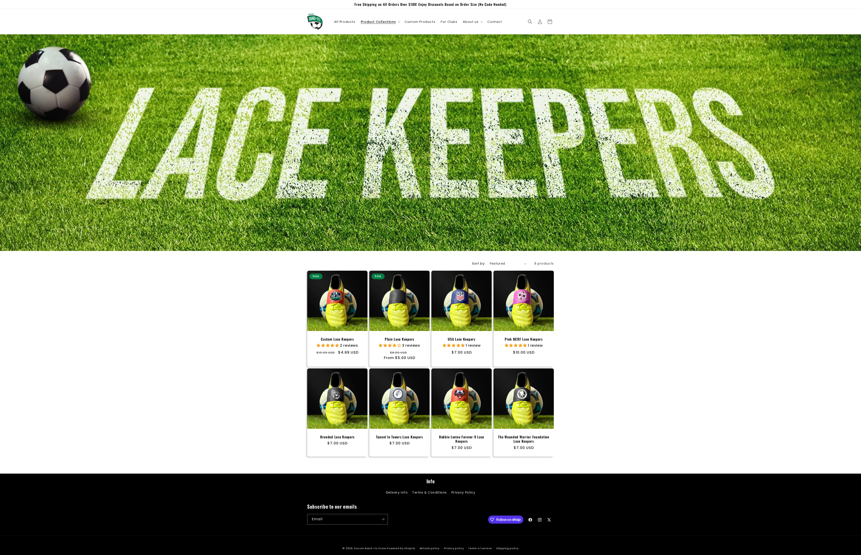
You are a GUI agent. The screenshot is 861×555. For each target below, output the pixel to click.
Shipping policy (507, 548)
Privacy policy (454, 548)
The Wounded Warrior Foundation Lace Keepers (523, 439)
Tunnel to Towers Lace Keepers (399, 437)
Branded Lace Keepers (337, 437)
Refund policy (429, 548)
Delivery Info (397, 492)
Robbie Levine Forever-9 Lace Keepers (461, 439)
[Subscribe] (383, 519)
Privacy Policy (463, 492)
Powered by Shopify (401, 548)
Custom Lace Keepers (337, 339)
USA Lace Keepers (461, 339)
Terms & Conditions (429, 492)
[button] (380, 21)
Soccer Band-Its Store (370, 548)
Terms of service (480, 548)
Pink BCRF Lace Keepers (524, 339)
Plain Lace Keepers (399, 339)
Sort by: (478, 263)
